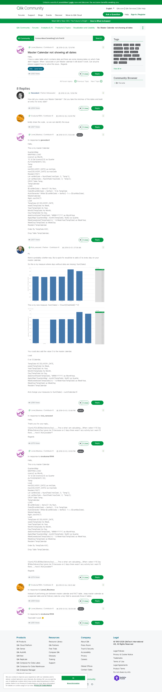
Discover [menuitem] (58, 15)
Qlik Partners (54, 645)
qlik (137, 48)
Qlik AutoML (21, 652)
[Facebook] (92, 684)
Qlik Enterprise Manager (26, 670)
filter (132, 48)
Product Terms (119, 668)
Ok (73, 678)
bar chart (123, 59)
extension (122, 63)
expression (118, 48)
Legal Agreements (120, 665)
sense (126, 45)
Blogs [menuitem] (40, 15)
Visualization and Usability (84, 28)
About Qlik (85, 642)
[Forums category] (115, 83)
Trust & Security (87, 649)
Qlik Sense (21, 649)
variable (132, 59)
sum (115, 63)
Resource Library (55, 642)
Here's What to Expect (100, 21)
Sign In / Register (138, 14)
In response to (38, 140)
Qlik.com (120, 8)
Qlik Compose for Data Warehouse (31, 666)
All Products (21, 642)
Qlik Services (130, 8)
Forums (35, 28)
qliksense (134, 52)
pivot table (118, 55)
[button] (103, 47)
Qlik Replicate (22, 659)
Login (71, 2)
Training (52, 659)
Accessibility (86, 652)
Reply (97, 74)
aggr (139, 59)
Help (127, 14)
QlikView (20, 656)
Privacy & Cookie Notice (123, 654)
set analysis (118, 52)
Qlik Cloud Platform (24, 645)
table (126, 52)
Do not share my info (122, 672)
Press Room (86, 645)
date (132, 45)
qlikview (136, 55)
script (138, 45)
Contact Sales (86, 670)
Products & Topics (63, 28)
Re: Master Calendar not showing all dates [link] (115, 28)
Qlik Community (23, 28)
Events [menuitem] (49, 15)
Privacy (84, 656)
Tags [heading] (116, 39)
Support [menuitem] (31, 15)
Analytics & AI (47, 28)
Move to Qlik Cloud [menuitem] (74, 15)
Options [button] (142, 28)
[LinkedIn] (87, 684)
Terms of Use (118, 661)
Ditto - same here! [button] (35, 69)
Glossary (52, 656)
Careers (84, 659)
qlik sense (118, 45)
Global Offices (86, 666)
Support (52, 663)
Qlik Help (141, 8)
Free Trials (53, 649)
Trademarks (118, 658)
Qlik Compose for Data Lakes (28, 663)
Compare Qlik (54, 652)
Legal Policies (118, 651)
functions (127, 55)
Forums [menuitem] (21, 15)
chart (126, 48)
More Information (73, 683)
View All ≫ (117, 69)
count (116, 59)
